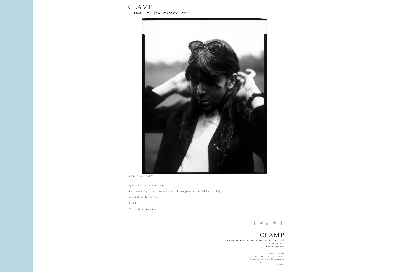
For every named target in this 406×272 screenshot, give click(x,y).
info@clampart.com (275, 246)
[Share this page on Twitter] (261, 223)
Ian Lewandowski (147, 208)
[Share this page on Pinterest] (274, 223)
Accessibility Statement (275, 253)
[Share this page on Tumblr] (281, 223)
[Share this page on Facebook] (254, 223)
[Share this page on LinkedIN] (268, 223)
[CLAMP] (140, 8)
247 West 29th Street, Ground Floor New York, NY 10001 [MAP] (255, 240)
